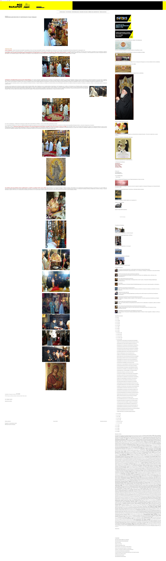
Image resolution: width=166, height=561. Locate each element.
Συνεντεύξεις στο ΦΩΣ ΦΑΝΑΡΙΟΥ (131, 522)
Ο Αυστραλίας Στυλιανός (128, 484)
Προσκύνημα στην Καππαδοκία (147, 516)
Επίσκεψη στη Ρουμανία (133, 459)
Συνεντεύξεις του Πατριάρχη (142, 522)
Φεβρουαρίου (119, 421)
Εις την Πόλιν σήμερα (152, 450)
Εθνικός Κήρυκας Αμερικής (132, 450)
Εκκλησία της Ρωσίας (147, 452)
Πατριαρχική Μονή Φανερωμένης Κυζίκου (152, 513)
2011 (117, 428)
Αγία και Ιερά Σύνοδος (147, 435)
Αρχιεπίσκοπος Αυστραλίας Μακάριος (148, 440)
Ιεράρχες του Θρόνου (154, 466)
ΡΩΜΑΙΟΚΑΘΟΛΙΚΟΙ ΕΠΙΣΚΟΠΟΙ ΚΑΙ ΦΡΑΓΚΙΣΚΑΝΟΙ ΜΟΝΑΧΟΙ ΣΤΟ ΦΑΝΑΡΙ (129, 296)
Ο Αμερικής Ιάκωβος (148, 483)
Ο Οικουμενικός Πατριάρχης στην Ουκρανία (139, 490)
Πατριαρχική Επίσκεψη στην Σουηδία (132, 511)
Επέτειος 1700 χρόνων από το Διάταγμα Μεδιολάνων (153, 455)
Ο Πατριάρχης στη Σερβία (137, 491)
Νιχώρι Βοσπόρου (120, 482)
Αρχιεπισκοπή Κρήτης (156, 439)
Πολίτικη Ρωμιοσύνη (119, 516)
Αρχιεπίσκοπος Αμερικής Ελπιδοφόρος (134, 440)
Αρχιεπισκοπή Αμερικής (155, 438)
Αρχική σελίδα (55, 421)
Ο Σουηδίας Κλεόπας (126, 500)
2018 (117, 325)
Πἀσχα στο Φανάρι (125, 507)
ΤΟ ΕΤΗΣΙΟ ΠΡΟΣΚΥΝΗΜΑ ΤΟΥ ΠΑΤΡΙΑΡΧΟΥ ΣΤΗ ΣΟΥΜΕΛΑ (127, 381)
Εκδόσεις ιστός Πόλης (118, 543)
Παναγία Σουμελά (125, 506)
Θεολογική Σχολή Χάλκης (138, 465)
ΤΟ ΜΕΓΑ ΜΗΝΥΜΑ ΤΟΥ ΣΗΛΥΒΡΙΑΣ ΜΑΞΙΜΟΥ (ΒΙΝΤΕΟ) (126, 411)
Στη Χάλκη (141, 518)
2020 (117, 322)
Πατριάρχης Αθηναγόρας (124, 508)
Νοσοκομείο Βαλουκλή (129, 482)
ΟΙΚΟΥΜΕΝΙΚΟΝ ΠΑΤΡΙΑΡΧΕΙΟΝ (120, 556)
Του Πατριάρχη (129, 524)
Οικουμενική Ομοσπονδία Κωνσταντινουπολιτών (130, 502)
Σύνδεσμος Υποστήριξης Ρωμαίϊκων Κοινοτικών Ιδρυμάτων (124, 549)
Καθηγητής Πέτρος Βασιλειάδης (155, 467)
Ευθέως (142, 463)
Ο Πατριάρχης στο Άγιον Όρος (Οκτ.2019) (123, 496)
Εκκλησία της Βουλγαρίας (146, 451)
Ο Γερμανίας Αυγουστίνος (142, 485)
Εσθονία (130, 463)
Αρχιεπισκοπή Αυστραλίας (120, 439)
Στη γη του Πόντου (136, 518)
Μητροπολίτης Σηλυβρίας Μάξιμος (121, 481)
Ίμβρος (125, 467)
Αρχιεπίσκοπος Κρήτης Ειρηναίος (141, 441)
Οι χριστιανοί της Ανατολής (151, 501)
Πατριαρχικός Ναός (148, 514)
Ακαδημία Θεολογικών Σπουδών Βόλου (149, 437)
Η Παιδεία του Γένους (129, 464)
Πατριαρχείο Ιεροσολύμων (151, 507)
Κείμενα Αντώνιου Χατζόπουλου (151, 468)
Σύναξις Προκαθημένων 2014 (154, 520)
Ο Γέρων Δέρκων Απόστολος (153, 485)
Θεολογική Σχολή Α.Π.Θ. (150, 464)
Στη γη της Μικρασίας (127, 518)
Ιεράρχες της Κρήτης (143, 466)
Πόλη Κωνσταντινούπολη (146, 515)
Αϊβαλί (141, 437)
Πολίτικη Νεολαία (155, 515)
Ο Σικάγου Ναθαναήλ (152, 499)
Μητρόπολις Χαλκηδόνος (134, 479)
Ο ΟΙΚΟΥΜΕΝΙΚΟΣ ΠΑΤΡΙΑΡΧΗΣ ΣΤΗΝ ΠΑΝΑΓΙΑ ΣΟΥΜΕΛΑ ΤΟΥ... (127, 389)
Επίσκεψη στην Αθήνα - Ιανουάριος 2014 (121, 460)
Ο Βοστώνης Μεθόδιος (125, 485)
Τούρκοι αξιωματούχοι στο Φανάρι (140, 524)
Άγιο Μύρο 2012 (151, 436)
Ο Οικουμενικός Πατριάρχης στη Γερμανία (124, 490)
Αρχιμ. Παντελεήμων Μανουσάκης (138, 442)
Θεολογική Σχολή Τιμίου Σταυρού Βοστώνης (125, 465)
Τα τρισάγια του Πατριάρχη (126, 523)
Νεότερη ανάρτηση (8, 421)
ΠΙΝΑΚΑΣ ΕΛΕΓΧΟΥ (103, 11)
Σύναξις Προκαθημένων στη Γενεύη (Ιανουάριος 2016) (142, 521)
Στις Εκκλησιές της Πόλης (140, 519)
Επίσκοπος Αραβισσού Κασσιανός (146, 462)
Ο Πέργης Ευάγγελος (152, 497)
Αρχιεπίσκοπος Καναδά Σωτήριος (128, 441)
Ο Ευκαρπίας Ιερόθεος (127, 487)
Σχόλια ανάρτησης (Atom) (13, 423)
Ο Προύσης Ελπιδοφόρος (154, 498)
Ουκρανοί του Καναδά (124, 504)
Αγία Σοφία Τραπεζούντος (144, 436)
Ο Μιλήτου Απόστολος (145, 489)
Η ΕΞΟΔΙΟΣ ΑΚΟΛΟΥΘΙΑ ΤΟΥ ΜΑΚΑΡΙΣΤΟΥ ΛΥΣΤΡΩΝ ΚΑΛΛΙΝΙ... (127, 400)
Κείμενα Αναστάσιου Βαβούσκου (140, 468)
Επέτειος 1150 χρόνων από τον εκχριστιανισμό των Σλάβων (135, 455)
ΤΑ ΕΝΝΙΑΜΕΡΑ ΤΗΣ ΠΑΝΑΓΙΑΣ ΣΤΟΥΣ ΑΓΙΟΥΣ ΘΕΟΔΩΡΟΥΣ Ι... (127, 359)
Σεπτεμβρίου (119, 337)
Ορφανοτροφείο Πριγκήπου (155, 503)
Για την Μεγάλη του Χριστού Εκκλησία (142, 445)
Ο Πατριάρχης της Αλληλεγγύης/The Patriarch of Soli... (125, 397)
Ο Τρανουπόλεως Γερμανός (147, 500)
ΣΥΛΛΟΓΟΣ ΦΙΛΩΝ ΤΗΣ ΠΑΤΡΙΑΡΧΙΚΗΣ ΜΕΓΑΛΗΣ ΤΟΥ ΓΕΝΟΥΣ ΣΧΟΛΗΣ (127, 552)
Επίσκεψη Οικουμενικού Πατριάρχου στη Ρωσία (138, 457)
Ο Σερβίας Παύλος (145, 499)
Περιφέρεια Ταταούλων (128, 515)
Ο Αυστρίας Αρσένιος (137, 484)
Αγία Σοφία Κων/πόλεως (135, 436)
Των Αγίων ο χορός (149, 524)
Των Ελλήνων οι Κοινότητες (157, 524)
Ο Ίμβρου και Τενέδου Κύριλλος (148, 487)
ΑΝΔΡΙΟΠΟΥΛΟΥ (96, 11)
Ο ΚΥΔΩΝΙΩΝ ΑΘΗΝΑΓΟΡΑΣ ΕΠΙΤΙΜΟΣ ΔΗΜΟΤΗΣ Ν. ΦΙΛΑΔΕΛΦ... (127, 349)
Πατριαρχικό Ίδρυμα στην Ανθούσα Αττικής (136, 514)
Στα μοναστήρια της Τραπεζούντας (135, 517)
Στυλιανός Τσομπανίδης (154, 519)
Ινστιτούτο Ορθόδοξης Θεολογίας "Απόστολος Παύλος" (137, 467)
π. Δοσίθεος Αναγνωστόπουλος (151, 504)
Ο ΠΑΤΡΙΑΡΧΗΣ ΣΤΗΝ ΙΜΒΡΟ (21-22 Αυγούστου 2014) (125, 362)
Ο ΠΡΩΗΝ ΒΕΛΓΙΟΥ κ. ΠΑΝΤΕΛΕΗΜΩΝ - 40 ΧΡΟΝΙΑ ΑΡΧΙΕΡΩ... (127, 370)
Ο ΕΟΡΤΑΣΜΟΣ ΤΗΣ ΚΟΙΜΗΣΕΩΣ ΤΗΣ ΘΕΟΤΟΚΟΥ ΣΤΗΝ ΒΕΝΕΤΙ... (128, 376)
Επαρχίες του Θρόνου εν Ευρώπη (137, 454)
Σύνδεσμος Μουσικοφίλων (120, 522)
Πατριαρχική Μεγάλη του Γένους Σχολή (146, 511)
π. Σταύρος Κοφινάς (144, 505)
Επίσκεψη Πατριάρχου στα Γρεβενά (151, 457)
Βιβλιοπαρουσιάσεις (132, 444)
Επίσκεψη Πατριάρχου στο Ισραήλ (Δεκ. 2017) (133, 458)
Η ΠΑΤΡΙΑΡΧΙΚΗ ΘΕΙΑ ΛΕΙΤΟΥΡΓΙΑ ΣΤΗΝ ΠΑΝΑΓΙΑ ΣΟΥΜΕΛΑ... (127, 365)
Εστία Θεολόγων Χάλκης (137, 463)
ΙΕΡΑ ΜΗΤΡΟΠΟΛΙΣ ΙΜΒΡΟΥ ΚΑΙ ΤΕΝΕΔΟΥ (122, 539)
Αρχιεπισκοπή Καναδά (147, 439)
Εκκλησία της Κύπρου (129, 452)
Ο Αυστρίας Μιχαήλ (145, 484)
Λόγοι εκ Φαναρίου (131, 472)
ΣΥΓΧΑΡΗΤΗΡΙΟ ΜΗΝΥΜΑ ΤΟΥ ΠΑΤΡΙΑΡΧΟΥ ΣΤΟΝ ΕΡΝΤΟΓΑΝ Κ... (128, 392)
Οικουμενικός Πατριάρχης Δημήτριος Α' (145, 502)
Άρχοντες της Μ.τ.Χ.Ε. (149, 442)
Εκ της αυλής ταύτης (119, 451)
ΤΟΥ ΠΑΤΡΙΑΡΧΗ (68, 11)
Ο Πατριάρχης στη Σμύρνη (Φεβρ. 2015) (148, 491)
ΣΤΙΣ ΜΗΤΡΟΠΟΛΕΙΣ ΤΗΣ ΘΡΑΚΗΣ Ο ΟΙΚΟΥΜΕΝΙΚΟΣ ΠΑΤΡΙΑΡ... (127, 367)
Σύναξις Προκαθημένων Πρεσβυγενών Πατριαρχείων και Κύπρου (124, 521)
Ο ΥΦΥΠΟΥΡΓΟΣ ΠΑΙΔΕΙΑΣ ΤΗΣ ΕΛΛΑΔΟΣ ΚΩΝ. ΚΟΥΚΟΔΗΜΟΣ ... (127, 373)
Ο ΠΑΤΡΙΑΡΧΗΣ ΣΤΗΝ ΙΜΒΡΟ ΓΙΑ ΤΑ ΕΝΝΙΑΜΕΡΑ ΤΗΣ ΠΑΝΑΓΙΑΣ (127, 368)
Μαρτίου (118, 419)
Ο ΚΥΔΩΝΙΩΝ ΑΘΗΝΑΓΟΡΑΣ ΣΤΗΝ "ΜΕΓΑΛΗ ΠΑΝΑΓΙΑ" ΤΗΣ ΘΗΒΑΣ (128, 384)
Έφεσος (148, 463)
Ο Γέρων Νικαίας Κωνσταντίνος (120, 486)
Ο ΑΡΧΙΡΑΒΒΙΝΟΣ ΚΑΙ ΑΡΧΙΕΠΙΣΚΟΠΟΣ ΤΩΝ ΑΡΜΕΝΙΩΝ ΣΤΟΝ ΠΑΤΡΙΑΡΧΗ (129, 310)
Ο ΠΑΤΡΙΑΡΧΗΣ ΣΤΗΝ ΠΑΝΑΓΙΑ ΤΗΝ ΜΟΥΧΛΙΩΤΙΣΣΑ (126, 287)
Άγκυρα (122, 437)
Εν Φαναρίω (123, 454)
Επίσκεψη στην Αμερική (144, 460)
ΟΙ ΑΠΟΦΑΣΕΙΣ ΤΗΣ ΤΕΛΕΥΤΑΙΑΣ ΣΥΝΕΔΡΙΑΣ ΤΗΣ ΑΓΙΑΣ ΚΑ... (127, 343)
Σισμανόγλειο (120, 517)
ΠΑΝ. (92, 11)
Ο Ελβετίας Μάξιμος (119, 487)
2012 (117, 426)
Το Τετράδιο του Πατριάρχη (120, 524)
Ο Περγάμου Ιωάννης (144, 497)
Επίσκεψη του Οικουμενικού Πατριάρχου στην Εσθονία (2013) (130, 462)
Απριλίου (118, 418)
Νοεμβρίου (118, 334)
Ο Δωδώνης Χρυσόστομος (157, 486)
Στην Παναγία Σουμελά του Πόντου (126, 519)
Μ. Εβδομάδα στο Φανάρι (125, 473)
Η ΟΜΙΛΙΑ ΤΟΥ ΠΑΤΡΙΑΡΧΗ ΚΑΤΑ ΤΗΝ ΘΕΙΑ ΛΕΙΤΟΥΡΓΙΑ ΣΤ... (126, 354)
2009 (117, 431)
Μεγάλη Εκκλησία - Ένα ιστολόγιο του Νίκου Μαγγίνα (123, 546)
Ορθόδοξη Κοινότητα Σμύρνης (128, 503)
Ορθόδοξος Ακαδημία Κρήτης (142, 503)
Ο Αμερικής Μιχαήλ (156, 483)
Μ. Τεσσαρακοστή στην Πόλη (130, 474)
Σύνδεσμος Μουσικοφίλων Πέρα (120, 545)
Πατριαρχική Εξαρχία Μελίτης (123, 510)
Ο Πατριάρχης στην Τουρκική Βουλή (144, 495)
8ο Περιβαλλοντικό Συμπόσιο (119, 435)
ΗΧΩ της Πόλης (138, 464)
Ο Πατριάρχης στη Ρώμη (128, 491)
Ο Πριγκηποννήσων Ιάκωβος (144, 498)
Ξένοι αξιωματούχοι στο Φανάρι (141, 482)
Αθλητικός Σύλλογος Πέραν (135, 437)
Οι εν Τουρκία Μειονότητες (141, 501)
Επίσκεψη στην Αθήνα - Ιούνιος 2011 (133, 460)
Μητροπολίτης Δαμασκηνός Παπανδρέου (121, 480)
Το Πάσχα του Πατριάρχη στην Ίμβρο (155, 523)
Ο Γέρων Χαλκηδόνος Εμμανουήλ (145, 486)
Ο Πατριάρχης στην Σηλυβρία (134, 495)
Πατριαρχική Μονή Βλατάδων (154, 512)
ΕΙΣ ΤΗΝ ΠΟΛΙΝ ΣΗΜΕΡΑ (142, 450)
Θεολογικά (143, 464)
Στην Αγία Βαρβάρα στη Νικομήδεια (150, 518)
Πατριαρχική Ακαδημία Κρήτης (130, 509)
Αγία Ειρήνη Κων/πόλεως (138, 435)
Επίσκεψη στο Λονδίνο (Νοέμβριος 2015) (149, 461)
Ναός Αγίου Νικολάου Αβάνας (149, 481)
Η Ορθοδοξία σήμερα (120, 464)
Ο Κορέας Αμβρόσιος (151, 488)
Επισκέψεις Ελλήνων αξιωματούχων (123, 456)
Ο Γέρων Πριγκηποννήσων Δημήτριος (133, 486)
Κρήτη (127, 471)
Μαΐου (118, 416)
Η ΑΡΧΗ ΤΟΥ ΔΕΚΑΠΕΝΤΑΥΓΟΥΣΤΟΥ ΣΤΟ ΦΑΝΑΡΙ (125, 409)
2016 (117, 328)
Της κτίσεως (140, 523)
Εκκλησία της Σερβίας (157, 452)
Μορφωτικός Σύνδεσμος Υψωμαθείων (137, 481)
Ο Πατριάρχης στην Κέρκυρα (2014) (125, 494)
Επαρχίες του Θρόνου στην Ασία (120, 455)
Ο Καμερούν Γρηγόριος (135, 488)
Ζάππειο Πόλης (153, 463)
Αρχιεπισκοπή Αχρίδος (130, 439)
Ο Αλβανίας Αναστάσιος (130, 483)
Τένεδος (135, 523)
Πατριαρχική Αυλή (139, 509)
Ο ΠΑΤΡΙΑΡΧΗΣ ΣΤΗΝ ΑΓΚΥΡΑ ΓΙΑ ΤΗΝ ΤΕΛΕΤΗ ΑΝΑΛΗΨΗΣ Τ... (127, 346)
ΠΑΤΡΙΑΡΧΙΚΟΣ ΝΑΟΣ (75, 11)
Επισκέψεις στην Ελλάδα (150, 456)
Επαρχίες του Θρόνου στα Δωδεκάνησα (153, 454)
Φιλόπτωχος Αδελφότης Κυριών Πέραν (121, 525)
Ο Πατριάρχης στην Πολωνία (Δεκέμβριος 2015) (122, 495)
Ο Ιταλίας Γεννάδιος (158, 487)
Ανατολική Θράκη (137, 438)
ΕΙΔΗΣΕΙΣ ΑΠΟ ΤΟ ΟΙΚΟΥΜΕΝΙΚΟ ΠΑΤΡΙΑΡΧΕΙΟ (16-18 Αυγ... (127, 379)
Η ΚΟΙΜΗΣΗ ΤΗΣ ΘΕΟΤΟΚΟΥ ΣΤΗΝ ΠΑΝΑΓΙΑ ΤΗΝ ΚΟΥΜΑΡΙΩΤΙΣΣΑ (128, 386)
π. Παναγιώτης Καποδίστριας (125, 505)
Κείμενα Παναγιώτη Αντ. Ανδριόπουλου (133, 470)
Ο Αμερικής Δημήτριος (139, 483)
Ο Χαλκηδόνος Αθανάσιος (130, 501)
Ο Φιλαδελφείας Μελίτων (119, 501)
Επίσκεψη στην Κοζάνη (138, 461)
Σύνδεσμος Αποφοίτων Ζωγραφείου (155, 521)
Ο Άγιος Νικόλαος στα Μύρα (154, 482)
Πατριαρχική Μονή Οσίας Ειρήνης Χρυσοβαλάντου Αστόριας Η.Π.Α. (125, 513)
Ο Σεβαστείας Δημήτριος (137, 499)
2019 (117, 323)
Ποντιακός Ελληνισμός (129, 516)
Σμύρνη (125, 517)
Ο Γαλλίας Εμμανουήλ (132, 485)
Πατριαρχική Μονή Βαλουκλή (143, 512)
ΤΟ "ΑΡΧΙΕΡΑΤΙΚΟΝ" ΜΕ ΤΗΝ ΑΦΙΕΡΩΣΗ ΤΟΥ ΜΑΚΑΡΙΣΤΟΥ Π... (127, 403)
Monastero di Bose (154, 525)
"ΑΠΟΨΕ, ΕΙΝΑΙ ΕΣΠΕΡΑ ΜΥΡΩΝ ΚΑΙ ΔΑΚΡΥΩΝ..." (125, 278)
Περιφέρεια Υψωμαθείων (136, 515)
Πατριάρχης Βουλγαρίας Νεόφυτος (135, 508)
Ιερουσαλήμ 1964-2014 (118, 467)
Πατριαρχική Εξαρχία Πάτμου (132, 510)
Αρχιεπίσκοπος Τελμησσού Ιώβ (154, 441)
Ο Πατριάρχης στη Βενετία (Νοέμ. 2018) (153, 490)
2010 (117, 429)
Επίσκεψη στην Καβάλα (121, 461)
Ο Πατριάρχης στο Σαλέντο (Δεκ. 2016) (135, 497)
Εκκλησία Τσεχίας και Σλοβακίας (131, 453)
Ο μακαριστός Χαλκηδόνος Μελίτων (135, 489)
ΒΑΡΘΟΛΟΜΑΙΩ (120, 283)
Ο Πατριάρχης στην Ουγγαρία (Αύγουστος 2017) (153, 494)
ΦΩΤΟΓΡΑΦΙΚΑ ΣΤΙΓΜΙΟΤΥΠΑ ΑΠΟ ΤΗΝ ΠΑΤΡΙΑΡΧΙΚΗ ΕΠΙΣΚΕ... (127, 357)
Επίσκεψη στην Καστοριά (130, 461)
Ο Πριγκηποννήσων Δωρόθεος (134, 498)
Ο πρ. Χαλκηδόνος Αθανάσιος (124, 498)
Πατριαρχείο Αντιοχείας (142, 507)
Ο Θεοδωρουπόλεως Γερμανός (137, 487)
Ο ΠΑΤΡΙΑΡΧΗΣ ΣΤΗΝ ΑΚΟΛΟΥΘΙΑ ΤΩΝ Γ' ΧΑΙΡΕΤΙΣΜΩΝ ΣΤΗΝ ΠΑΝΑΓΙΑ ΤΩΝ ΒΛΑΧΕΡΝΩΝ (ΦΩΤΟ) (133, 269)
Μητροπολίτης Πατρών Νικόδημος (155, 480)
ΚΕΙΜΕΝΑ (90, 11)
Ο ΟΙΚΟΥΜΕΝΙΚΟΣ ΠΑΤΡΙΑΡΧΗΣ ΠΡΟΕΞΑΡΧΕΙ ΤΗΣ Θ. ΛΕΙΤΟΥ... (127, 387)
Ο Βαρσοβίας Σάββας (152, 484)
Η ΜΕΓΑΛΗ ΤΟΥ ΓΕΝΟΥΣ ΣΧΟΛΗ (120, 553)
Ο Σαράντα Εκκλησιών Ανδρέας (126, 499)
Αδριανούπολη (127, 437)
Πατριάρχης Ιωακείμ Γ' (156, 508)
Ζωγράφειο (159, 463)
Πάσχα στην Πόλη (118, 507)
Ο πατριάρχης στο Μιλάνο (146, 496)
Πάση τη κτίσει (153, 506)
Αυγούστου (119, 339)
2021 (117, 320)
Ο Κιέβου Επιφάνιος (143, 488)
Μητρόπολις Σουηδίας (118, 479)
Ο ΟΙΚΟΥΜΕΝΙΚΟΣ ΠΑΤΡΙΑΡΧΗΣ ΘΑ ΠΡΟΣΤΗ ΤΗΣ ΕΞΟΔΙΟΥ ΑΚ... (127, 406)
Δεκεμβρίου (119, 332)
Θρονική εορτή (122, 466)
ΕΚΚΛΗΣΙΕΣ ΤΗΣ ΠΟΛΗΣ (84, 11)
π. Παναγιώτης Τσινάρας (135, 505)
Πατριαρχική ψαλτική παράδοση (121, 514)
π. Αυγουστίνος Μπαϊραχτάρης (133, 504)
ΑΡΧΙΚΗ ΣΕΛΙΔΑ (62, 11)
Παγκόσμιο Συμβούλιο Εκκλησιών (153, 505)
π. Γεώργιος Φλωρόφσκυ (142, 504)
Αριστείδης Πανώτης (145, 438)
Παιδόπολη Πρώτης (118, 506)
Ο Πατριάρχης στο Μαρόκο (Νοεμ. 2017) (135, 496)
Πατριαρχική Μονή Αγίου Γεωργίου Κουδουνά (131, 512)
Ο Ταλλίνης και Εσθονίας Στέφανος (136, 500)
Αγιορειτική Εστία (117, 437)
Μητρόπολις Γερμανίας (125, 477)
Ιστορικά (147, 467)
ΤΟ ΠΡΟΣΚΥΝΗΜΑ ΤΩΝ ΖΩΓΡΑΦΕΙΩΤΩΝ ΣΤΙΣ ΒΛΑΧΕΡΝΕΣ (127, 301)
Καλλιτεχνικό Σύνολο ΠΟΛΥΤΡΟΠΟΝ (120, 468)
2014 (117, 331)
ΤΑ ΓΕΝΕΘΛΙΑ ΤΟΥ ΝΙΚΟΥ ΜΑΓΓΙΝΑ (123, 292)
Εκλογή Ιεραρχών (142, 453)
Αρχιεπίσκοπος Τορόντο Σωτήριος (120, 442)
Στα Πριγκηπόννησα (146, 517)
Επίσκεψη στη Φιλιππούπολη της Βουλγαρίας (153, 459)
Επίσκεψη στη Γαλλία (152, 458)
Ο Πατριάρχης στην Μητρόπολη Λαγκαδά (139, 494)
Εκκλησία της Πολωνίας (138, 452)
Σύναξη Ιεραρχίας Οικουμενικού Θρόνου (142, 520)
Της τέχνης (146, 523)
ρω (153, 516)
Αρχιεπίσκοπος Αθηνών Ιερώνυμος (120, 440)
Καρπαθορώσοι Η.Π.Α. (131, 468)
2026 (117, 317)
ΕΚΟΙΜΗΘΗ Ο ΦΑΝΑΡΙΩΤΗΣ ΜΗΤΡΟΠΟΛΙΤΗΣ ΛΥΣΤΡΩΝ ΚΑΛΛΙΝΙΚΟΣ (128, 408)
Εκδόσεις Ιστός (128, 451)
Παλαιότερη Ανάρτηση (103, 421)
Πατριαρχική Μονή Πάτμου (141, 513)
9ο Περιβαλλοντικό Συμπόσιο (129, 435)
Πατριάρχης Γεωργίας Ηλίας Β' (146, 508)
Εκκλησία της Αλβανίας (136, 451)
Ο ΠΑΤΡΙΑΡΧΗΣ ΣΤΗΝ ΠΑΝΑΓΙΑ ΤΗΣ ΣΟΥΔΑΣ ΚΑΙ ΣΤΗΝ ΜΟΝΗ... (127, 340)
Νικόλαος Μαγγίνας (158, 481)
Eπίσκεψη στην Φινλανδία (137, 525)
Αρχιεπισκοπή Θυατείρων (138, 439)
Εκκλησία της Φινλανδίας (121, 453)
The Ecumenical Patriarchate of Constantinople (122, 550)
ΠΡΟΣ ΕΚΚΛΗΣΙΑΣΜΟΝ (137, 516)
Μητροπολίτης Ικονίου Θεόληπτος (133, 480)
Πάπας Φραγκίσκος (143, 506)
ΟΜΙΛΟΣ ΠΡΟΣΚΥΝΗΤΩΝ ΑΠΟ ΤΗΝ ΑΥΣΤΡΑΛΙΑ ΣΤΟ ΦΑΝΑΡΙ (127, 395)
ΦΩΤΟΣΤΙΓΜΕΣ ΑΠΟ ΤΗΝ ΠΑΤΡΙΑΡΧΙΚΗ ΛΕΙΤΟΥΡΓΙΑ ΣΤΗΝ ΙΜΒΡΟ (127, 356)
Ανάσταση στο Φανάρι (129, 438)
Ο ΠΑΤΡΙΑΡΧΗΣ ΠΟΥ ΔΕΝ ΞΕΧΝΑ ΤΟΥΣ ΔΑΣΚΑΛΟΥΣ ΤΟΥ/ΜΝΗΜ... (127, 348)
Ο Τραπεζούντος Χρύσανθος (156, 500)
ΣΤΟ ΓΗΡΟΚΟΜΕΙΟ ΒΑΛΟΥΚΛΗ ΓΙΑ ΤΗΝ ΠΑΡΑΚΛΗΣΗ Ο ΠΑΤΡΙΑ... (127, 398)
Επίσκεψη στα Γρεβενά (144, 458)
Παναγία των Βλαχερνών (134, 506)
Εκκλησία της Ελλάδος (119, 452)
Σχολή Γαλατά (117, 523)
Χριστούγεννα (129, 525)
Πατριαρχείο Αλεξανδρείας (133, 507)
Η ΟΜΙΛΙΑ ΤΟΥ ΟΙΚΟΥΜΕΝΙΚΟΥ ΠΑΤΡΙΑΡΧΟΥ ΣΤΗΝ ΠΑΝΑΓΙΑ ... (127, 378)
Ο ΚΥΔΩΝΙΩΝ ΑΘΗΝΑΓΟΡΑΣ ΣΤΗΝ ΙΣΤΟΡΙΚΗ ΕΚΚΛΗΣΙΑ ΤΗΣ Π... (127, 351)
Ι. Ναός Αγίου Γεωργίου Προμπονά (132, 466)
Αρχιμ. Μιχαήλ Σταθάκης (129, 442)
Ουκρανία (117, 504)
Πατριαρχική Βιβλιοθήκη (149, 509)
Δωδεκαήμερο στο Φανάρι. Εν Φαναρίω (121, 450)
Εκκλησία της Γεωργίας (155, 451)
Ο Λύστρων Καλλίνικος (124, 489)
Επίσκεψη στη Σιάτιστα (141, 459)
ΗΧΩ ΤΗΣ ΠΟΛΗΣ (118, 542)
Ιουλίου (118, 413)
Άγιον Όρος (157, 436)
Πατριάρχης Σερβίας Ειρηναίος (120, 509)
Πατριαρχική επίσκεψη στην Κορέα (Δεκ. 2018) (144, 510)
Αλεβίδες (158, 437)
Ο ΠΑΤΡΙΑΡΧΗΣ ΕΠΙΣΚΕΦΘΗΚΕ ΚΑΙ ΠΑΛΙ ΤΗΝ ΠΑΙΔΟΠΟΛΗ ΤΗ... (127, 390)
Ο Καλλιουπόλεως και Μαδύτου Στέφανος (123, 488)
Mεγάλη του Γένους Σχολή (146, 525)
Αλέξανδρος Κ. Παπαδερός (119, 438)
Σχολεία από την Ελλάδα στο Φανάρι (153, 522)
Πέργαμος (121, 515)
